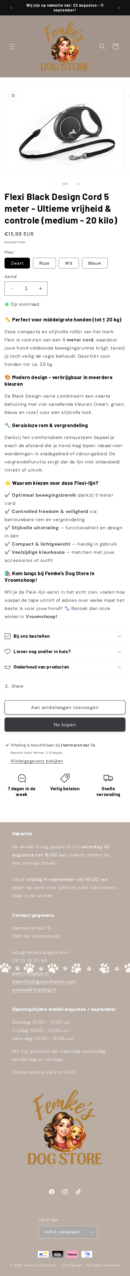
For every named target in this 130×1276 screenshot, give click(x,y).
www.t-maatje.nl (30, 973)
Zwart (17, 263)
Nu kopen (65, 725)
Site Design (72, 1265)
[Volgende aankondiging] (118, 7)
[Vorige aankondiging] (11, 7)
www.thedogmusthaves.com (44, 981)
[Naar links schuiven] (51, 184)
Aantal (11, 276)
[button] (12, 46)
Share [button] (17, 686)
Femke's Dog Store (40, 1265)
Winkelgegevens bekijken (37, 761)
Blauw (94, 263)
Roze (44, 263)
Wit (69, 263)
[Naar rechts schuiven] (78, 184)
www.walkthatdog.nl (34, 990)
